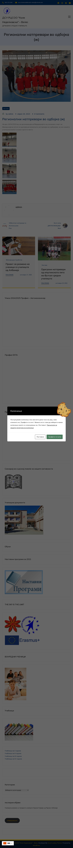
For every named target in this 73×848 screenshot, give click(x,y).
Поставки (40, 437)
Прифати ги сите (54, 437)
